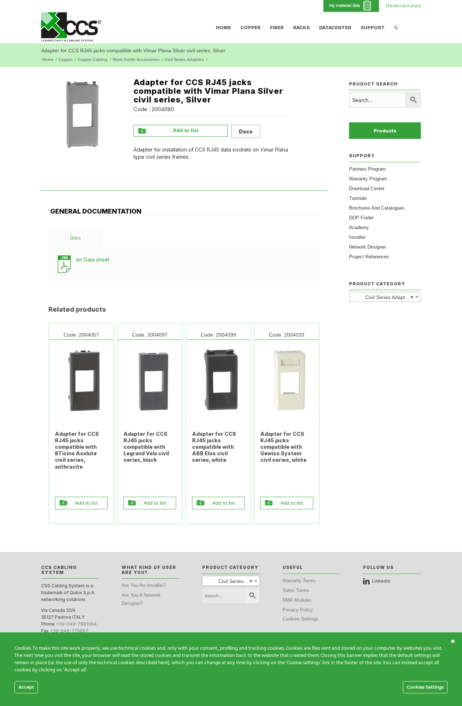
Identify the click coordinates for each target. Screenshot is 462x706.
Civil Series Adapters (184, 59)
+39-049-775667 (69, 630)
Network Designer (367, 247)
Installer (357, 237)
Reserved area (403, 5)
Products (385, 130)
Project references (369, 256)
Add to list (186, 130)
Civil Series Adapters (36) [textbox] (386, 297)
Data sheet (92, 259)
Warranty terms (299, 580)
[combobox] (385, 297)
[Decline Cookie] (453, 641)
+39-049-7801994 (76, 624)
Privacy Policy (298, 610)
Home (47, 59)
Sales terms (296, 590)
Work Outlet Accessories (136, 59)
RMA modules (297, 600)
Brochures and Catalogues (377, 208)
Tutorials (358, 198)
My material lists (345, 5)
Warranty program (368, 178)
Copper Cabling (93, 59)
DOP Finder (361, 217)
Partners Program (367, 169)
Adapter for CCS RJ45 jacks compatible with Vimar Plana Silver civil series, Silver (133, 50)
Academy (359, 227)
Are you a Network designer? (141, 599)
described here (152, 663)
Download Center (366, 188)
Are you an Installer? (144, 585)
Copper (65, 59)
